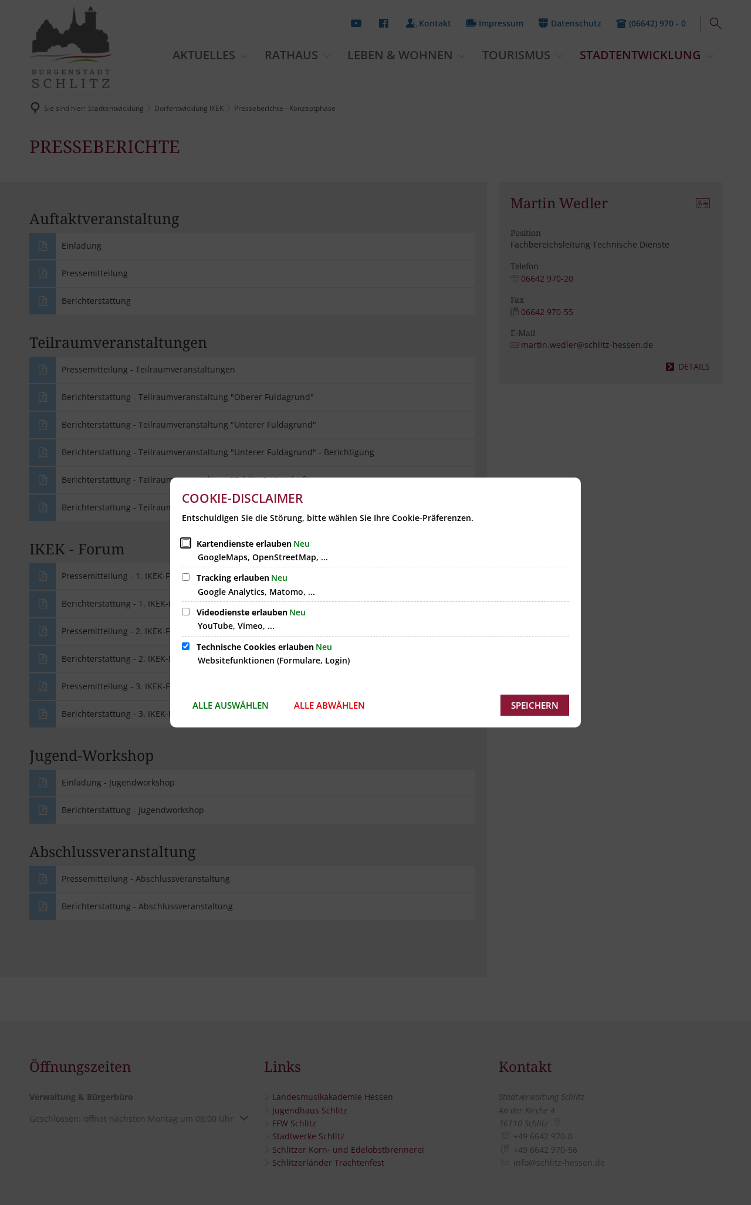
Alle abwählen (329, 705)
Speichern (535, 705)
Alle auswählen (230, 705)
